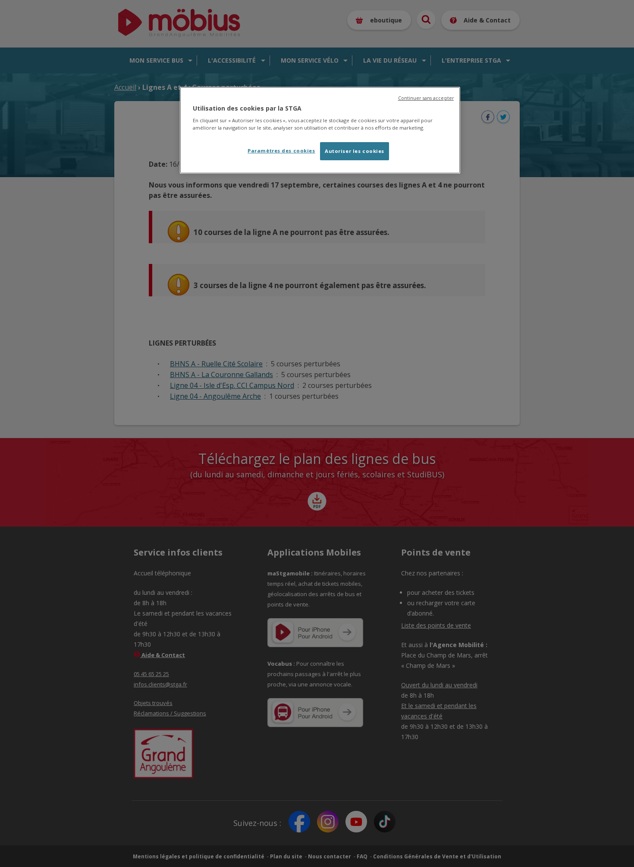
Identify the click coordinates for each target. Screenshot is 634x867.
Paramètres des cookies (281, 150)
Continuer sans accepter (426, 98)
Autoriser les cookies (354, 151)
